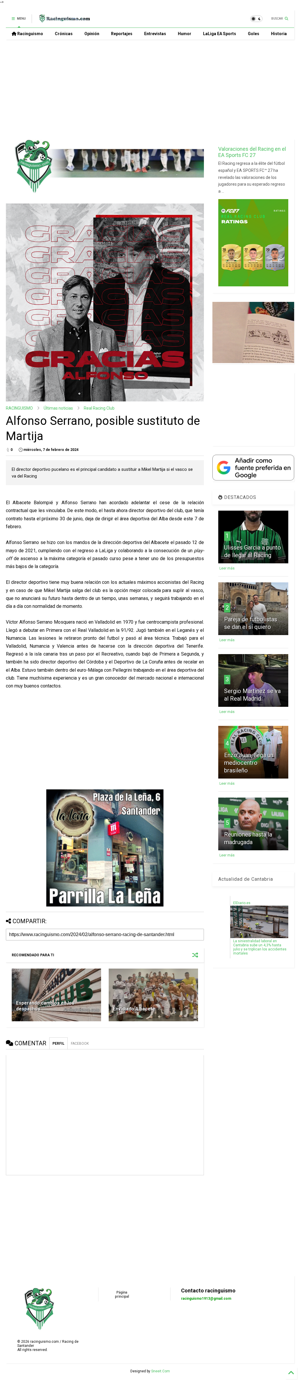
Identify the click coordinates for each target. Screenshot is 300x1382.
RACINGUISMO (19, 408)
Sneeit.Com (160, 1371)
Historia (279, 33)
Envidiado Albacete (134, 1009)
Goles (253, 33)
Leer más (227, 568)
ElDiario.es (241, 903)
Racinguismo (29, 33)
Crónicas (64, 33)
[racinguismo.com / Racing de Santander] (64, 20)
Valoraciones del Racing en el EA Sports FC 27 (252, 152)
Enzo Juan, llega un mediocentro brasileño (248, 763)
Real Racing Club (99, 408)
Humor (184, 33)
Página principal (122, 1294)
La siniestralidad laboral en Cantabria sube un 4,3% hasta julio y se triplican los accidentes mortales (260, 947)
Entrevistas (155, 33)
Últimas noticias (58, 408)
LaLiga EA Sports (219, 33)
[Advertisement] (147, 89)
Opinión (91, 33)
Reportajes (121, 33)
